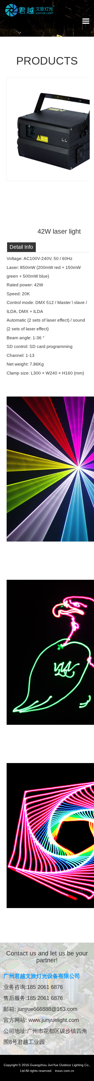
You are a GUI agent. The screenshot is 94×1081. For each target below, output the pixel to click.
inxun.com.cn (64, 1071)
